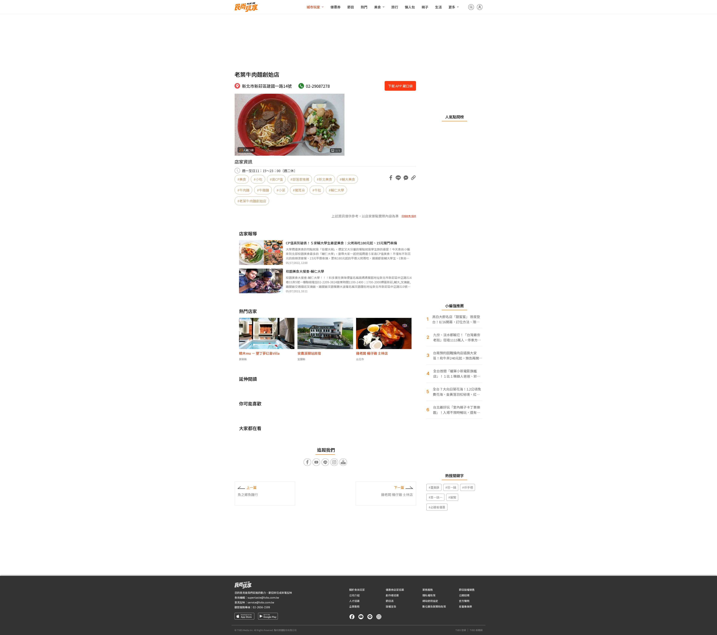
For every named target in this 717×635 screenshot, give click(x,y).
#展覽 (452, 497)
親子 (425, 6)
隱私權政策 (428, 595)
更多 (451, 6)
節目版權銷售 (467, 590)
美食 (377, 6)
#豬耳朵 (299, 190)
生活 (438, 6)
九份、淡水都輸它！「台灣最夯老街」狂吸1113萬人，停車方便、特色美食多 (456, 337)
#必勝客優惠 (437, 507)
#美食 (241, 179)
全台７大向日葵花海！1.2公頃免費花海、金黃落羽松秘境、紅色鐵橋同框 (457, 392)
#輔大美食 (347, 179)
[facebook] (352, 617)
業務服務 (427, 590)
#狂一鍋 (450, 487)
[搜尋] (471, 7)
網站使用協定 (430, 601)
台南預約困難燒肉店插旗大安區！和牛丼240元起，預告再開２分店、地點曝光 (457, 355)
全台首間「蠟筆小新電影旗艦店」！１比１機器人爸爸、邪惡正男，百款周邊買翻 (456, 373)
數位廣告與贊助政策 (434, 606)
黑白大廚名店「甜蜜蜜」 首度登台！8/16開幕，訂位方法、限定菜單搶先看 (456, 319)
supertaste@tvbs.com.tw (263, 597)
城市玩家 (313, 6)
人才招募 (354, 601)
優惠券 (335, 6)
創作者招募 (392, 595)
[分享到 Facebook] (391, 177)
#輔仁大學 (336, 190)
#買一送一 (435, 497)
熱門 (364, 6)
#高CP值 (276, 179)
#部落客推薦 (299, 179)
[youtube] (361, 617)
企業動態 (354, 606)
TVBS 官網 (460, 630)
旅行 (394, 6)
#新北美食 (324, 179)
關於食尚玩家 (357, 590)
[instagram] (379, 617)
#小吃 (258, 179)
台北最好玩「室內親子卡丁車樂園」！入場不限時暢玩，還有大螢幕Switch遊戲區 (456, 410)
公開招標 (464, 595)
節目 (350, 6)
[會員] (479, 7)
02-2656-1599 (261, 607)
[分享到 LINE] (398, 177)
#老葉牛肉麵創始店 (251, 200)
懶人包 (410, 6)
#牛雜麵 (263, 190)
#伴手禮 (467, 487)
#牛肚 (316, 190)
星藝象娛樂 (465, 606)
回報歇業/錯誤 (409, 215)
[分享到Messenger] (406, 177)
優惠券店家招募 (395, 590)
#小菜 (281, 190)
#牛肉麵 (243, 190)
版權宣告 (391, 606)
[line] (370, 617)
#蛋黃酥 (434, 487)
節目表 (390, 601)
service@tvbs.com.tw (261, 602)
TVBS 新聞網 (476, 630)
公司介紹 (354, 595)
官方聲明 (464, 601)
